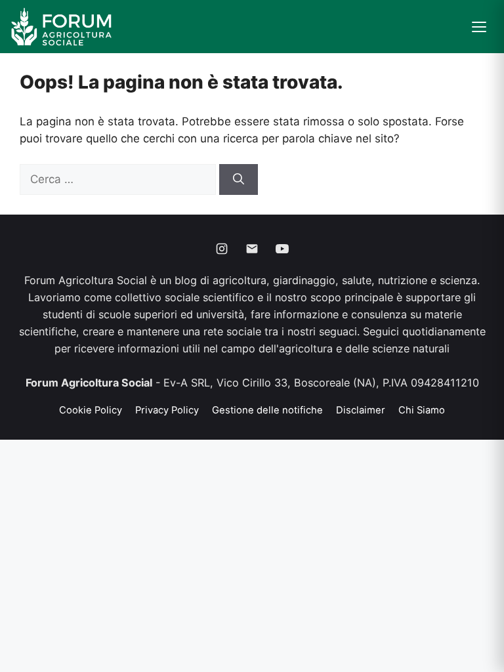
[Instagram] (222, 249)
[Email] (252, 249)
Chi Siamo (421, 410)
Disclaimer (360, 410)
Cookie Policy (90, 410)
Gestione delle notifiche (267, 410)
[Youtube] (282, 249)
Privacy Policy (167, 410)
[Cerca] (238, 180)
